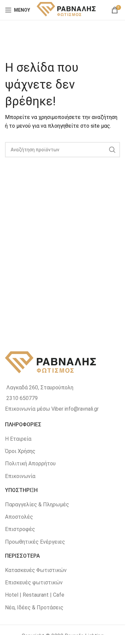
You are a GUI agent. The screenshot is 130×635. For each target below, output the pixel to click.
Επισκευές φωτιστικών (34, 582)
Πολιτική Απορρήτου (30, 463)
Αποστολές (19, 517)
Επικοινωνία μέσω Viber (34, 409)
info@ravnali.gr (82, 409)
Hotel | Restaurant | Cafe (34, 595)
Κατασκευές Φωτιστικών (36, 570)
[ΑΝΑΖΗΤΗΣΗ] (112, 149)
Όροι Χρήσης (20, 451)
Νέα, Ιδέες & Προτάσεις (34, 607)
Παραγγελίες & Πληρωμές (37, 504)
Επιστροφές (20, 529)
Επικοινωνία (20, 476)
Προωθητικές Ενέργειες (35, 542)
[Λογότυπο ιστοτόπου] (66, 9)
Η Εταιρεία (18, 439)
